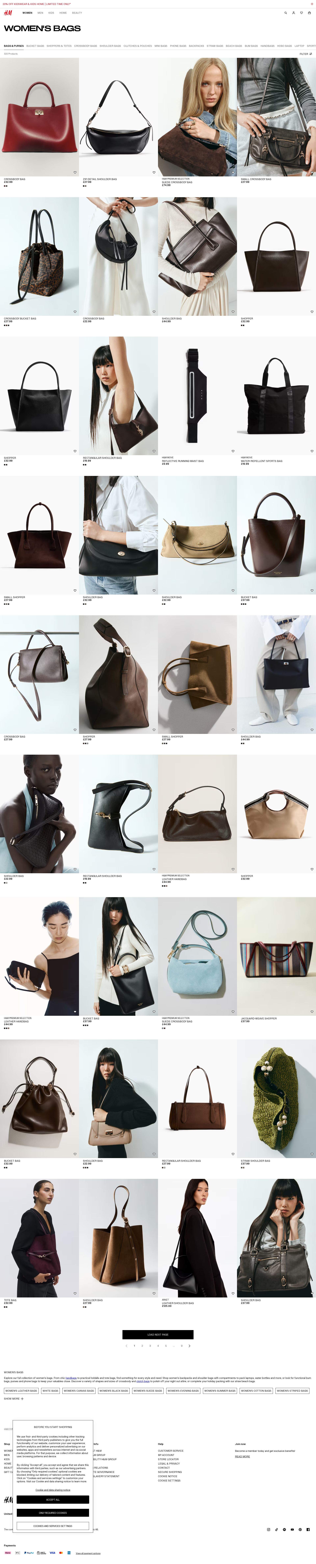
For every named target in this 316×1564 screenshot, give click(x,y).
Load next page (158, 1334)
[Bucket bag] (276, 535)
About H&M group (93, 1455)
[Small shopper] (39, 535)
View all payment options (88, 1553)
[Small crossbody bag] (276, 117)
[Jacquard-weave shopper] (276, 956)
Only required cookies (53, 1512)
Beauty (77, 12)
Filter (304, 54)
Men (40, 12)
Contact (164, 1467)
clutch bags (143, 1381)
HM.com (9, 1429)
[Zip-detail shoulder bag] (118, 117)
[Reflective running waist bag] (197, 396)
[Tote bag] (39, 1238)
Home (63, 12)
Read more (242, 1456)
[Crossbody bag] (39, 117)
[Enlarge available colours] (6, 186)
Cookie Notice (167, 1476)
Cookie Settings (169, 1480)
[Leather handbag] (197, 814)
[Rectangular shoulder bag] (118, 396)
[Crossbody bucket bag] (39, 256)
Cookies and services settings (52, 1526)
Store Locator (168, 1459)
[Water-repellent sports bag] (276, 396)
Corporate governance (98, 1472)
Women (27, 12)
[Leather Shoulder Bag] (197, 1238)
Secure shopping (170, 1472)
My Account (166, 1455)
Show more (12, 1398)
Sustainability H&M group (99, 1459)
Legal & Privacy (169, 1463)
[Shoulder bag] (197, 256)
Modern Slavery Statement (100, 1476)
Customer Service (171, 1450)
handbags (71, 1378)
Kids (51, 12)
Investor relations (94, 1467)
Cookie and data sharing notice (53, 1490)
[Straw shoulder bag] (276, 1098)
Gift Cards (11, 1472)
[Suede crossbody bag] (197, 117)
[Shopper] (276, 256)
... (174, 1345)
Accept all (53, 1499)
